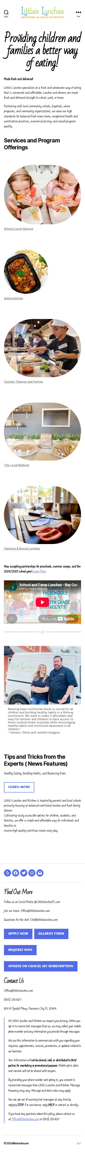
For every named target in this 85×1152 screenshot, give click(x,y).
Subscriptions (13, 298)
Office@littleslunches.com (25, 1119)
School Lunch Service (18, 228)
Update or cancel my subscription (40, 966)
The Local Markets (16, 465)
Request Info (20, 950)
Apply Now (18, 933)
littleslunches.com (20, 1143)
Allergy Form (51, 933)
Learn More (39, 571)
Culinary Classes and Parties (23, 381)
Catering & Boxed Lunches (22, 548)
